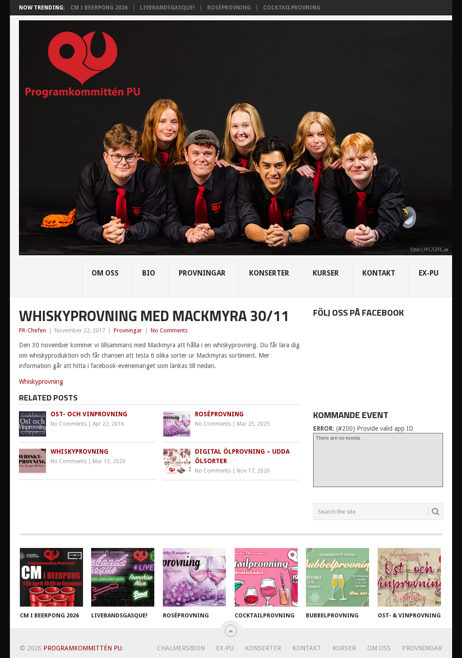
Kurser (326, 273)
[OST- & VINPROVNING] (409, 577)
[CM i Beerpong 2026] (51, 577)
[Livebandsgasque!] (122, 577)
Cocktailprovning (291, 8)
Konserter (269, 273)
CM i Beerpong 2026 (99, 8)
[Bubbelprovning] (337, 577)
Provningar (202, 273)
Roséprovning (229, 8)
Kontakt (378, 273)
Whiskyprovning (41, 381)
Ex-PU (429, 273)
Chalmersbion (181, 648)
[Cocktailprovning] (266, 577)
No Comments (169, 330)
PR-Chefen (32, 330)
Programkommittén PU (82, 648)
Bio (148, 273)
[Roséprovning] (194, 577)
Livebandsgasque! (167, 8)
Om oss (105, 273)
